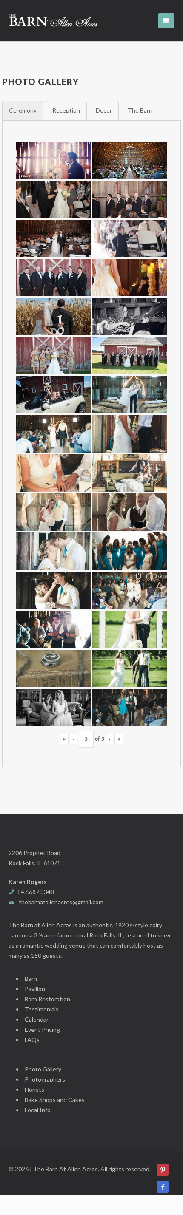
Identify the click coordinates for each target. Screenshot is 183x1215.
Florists (34, 1089)
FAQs (32, 1039)
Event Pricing (42, 1029)
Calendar (37, 1019)
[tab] (22, 110)
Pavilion (35, 988)
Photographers (45, 1079)
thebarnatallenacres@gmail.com (61, 902)
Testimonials (42, 1009)
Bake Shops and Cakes (55, 1099)
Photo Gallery (43, 1069)
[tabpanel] (91, 444)
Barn (31, 978)
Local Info (38, 1109)
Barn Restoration (47, 999)
